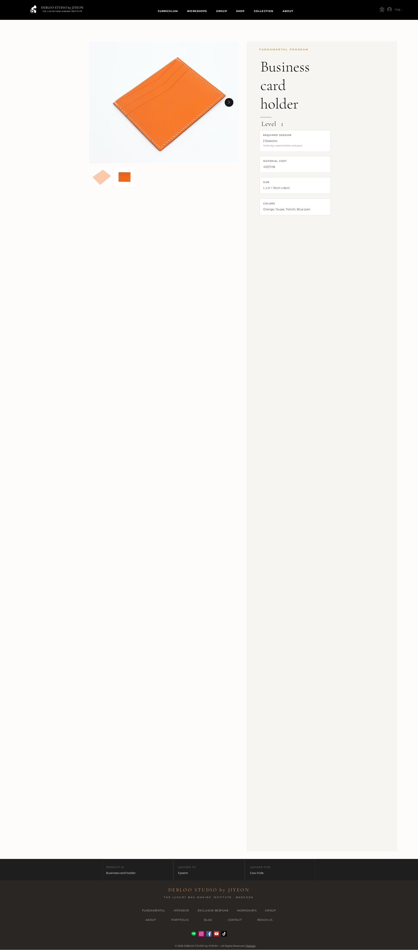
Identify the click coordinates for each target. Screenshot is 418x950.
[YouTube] (216, 933)
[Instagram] (201, 933)
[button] (382, 9)
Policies (250, 945)
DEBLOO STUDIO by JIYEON (62, 8)
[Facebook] (209, 933)
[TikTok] (224, 933)
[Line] (193, 933)
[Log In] (388, 9)
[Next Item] (229, 102)
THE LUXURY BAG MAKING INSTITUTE (62, 11)
